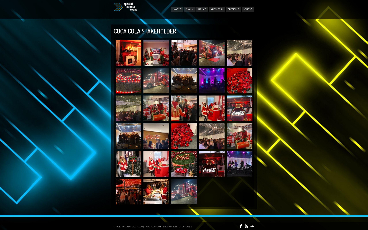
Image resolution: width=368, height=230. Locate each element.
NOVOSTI (177, 9)
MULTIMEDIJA (217, 9)
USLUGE (202, 9)
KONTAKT (248, 9)
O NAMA (189, 9)
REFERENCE (233, 9)
